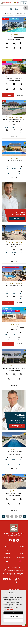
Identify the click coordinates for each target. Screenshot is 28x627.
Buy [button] (7, 550)
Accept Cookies (13, 613)
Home (6, 546)
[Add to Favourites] (25, 19)
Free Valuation (21, 557)
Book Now (17, 218)
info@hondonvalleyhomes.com (15, 570)
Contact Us (7, 557)
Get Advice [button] (7, 553)
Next (24, 24)
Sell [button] (21, 550)
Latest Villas (21, 546)
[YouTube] (17, 540)
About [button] (21, 553)
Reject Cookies (13, 620)
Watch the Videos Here (17, 426)
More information (8, 609)
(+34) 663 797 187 (15, 567)
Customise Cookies (13, 616)
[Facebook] (10, 540)
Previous (3, 24)
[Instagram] (14, 540)
